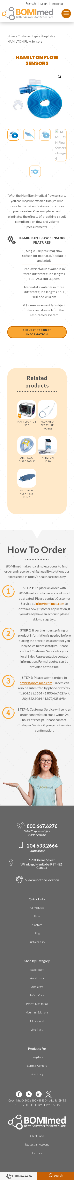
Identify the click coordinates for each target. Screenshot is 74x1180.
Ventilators (37, 986)
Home (11, 36)
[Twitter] (50, 1094)
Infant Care (37, 995)
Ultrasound (37, 1021)
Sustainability (37, 942)
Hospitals (47, 36)
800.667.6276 (42, 826)
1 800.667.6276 (21, 1176)
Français (31, 3)
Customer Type (28, 36)
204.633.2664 (42, 845)
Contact (37, 924)
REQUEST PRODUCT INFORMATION (37, 332)
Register (57, 3)
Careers (37, 1153)
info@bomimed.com (49, 603)
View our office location (42, 880)
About (37, 916)
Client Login (37, 1136)
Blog (37, 933)
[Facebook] (20, 1094)
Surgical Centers (37, 1065)
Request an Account (37, 1144)
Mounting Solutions (37, 1012)
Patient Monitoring (37, 1004)
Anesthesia (37, 978)
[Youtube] (30, 1094)
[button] (59, 76)
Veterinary (37, 1029)
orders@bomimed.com (36, 683)
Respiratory (37, 969)
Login (43, 3)
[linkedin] (40, 1094)
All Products (37, 907)
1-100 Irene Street (42, 863)
